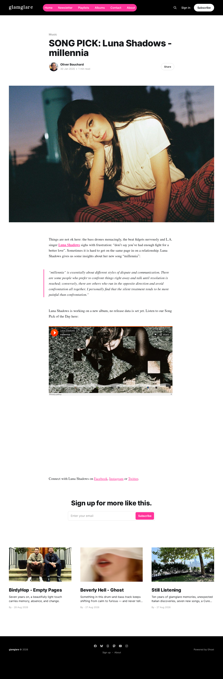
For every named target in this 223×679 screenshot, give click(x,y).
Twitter (133, 478)
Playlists (83, 7)
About (131, 7)
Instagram (116, 478)
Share (167, 66)
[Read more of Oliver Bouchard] (54, 67)
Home (48, 7)
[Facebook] (95, 646)
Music (53, 34)
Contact (115, 7)
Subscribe (204, 7)
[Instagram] (126, 646)
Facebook (100, 478)
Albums (100, 7)
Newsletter (65, 7)
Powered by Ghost (204, 649)
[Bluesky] (101, 646)
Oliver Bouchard (72, 64)
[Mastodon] (114, 646)
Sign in (185, 7)
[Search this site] (175, 7)
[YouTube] (120, 646)
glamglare (21, 7)
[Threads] (107, 646)
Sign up (106, 652)
